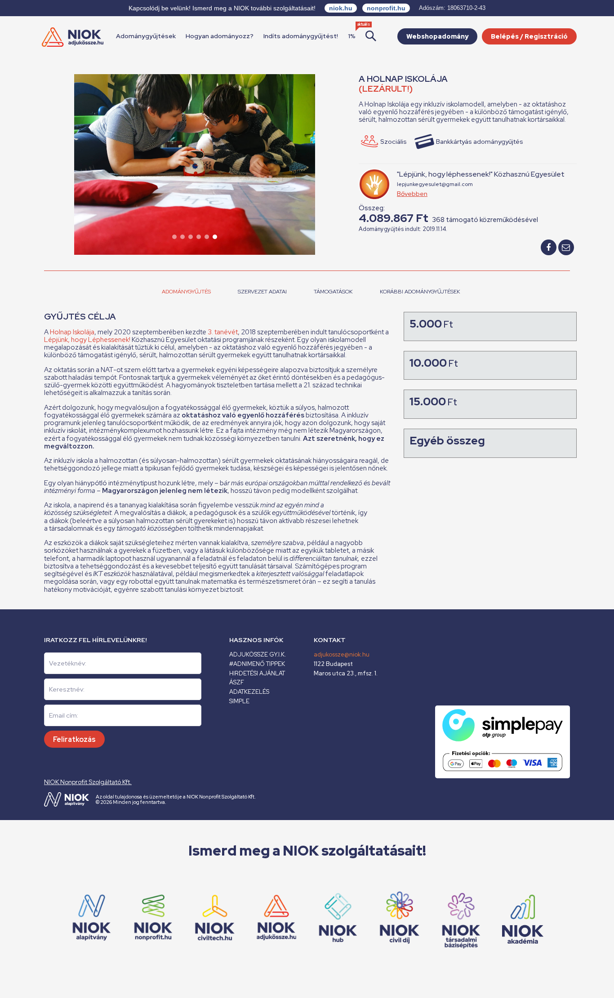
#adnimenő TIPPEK (257, 664)
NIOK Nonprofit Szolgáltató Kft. (88, 781)
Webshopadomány (437, 36)
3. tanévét (223, 332)
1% (352, 36)
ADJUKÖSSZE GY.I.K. (257, 654)
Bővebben (412, 194)
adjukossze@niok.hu (341, 654)
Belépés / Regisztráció (529, 36)
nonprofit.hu (386, 8)
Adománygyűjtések (146, 36)
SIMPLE (239, 701)
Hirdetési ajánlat (257, 673)
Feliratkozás (74, 739)
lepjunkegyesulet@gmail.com (435, 184)
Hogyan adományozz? (220, 36)
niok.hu (340, 8)
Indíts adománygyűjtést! (300, 36)
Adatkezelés (249, 692)
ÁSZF (236, 682)
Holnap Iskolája (72, 332)
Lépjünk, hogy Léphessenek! (88, 339)
